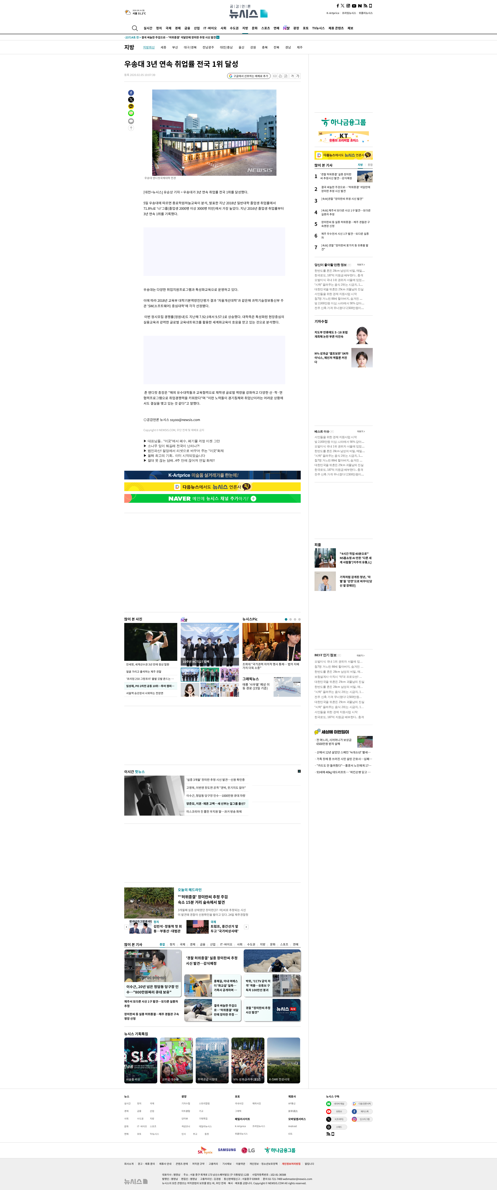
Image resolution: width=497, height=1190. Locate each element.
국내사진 (239, 1103)
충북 (265, 47)
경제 (178, 28)
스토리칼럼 (204, 1103)
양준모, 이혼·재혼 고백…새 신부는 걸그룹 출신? (215, 803)
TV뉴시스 (318, 28)
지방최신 (149, 47)
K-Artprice (333, 13)
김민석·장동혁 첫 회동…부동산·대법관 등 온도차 (168, 931)
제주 (300, 47)
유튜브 (339, 1111)
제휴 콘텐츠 (336, 28)
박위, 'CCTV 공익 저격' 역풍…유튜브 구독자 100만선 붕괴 (258, 985)
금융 (187, 28)
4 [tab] (299, 619)
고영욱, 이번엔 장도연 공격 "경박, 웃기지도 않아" (216, 788)
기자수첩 (321, 321)
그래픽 (238, 1111)
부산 (175, 47)
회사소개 (129, 1164)
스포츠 (265, 28)
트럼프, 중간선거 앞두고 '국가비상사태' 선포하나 (225, 931)
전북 (276, 47)
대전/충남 (226, 47)
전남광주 (208, 47)
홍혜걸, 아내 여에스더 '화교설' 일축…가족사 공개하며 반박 (226, 985)
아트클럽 (186, 1111)
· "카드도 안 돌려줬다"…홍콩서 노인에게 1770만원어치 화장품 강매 (344, 765)
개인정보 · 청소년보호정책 (263, 1164)
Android (292, 1126)
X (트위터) (339, 1119)
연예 (276, 28)
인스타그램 (364, 1119)
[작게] (292, 76)
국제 (168, 28)
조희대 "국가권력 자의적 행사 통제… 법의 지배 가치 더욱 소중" (270, 666)
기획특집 (203, 1118)
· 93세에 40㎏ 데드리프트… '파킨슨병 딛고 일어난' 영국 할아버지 (344, 772)
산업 (197, 28)
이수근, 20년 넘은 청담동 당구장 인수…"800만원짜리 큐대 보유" (152, 989)
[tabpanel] (271, 647)
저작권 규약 (198, 1164)
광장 (296, 28)
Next (246, 927)
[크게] (298, 76)
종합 (162, 944)
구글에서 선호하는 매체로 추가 (251, 76)
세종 (163, 47)
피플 (318, 544)
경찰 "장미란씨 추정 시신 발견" (258, 1010)
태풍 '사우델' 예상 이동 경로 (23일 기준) (256, 686)
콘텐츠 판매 (182, 1164)
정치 (159, 28)
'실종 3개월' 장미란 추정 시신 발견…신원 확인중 (215, 780)
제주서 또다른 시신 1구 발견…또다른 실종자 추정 (151, 1003)
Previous (126, 927)
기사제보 (227, 1164)
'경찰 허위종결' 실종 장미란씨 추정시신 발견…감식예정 (212, 960)
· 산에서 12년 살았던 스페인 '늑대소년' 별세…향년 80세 (344, 752)
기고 (201, 1111)
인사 (184, 1134)
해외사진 (256, 1103)
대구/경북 (190, 47)
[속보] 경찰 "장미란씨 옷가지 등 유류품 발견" (158, 37)
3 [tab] (295, 619)
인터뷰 (185, 1118)
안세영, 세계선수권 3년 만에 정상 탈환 (147, 664)
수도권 (234, 28)
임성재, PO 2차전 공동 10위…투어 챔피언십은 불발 (151, 686)
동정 (207, 1134)
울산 (241, 47)
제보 (350, 28)
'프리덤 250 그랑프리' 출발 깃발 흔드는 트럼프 (151, 679)
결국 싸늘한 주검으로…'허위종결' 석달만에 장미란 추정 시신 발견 (226, 1010)
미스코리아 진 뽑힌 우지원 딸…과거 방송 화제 (214, 811)
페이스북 (364, 1111)
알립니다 (309, 1164)
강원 (253, 47)
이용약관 (240, 1164)
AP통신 (291, 1103)
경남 (288, 47)
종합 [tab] (370, 165)
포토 (306, 28)
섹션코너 (186, 1126)
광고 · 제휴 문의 (146, 1164)
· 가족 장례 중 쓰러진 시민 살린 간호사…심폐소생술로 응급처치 (344, 759)
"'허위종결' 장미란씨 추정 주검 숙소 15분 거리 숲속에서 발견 (203, 899)
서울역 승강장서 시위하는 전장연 (144, 693)
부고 (195, 1134)
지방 (245, 28)
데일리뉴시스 (205, 1126)
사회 (223, 28)
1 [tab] (286, 619)
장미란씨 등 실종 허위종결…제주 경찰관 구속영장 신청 (151, 1016)
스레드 (339, 1127)
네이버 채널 (339, 1103)
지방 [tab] (360, 165)
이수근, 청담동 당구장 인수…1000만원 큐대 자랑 (215, 795)
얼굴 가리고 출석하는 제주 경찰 (143, 671)
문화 (255, 28)
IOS (290, 1133)
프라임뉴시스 (349, 13)
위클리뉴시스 (366, 13)
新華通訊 (293, 1111)
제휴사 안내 (165, 1164)
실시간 (148, 28)
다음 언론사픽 (365, 1103)
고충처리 (213, 1164)
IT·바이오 (210, 28)
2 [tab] (290, 619)
